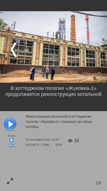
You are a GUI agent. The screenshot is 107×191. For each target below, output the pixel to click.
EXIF (59, 144)
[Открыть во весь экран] (10, 181)
